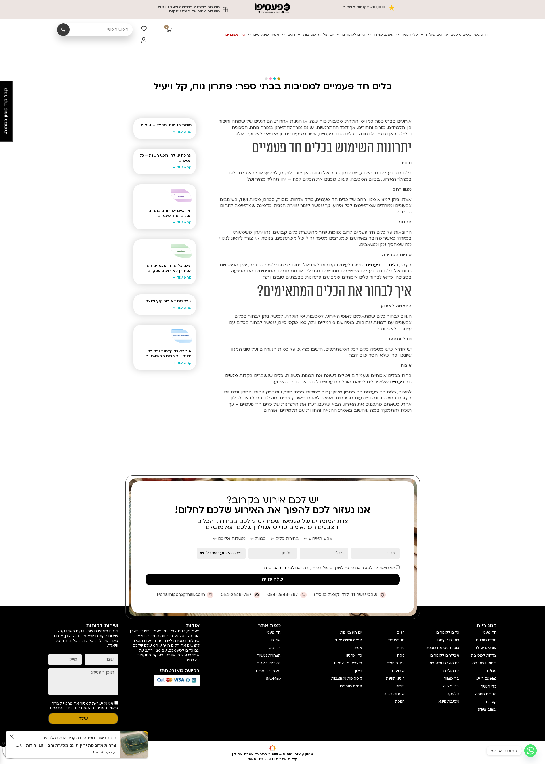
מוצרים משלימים (348, 663)
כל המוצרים (235, 34)
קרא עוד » (182, 131)
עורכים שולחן (437, 34)
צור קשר (273, 647)
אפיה (358, 647)
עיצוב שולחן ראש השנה (487, 709)
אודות (276, 640)
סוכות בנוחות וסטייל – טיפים (166, 125)
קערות (491, 701)
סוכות (400, 686)
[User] (144, 40)
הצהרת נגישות (269, 655)
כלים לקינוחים (353, 34)
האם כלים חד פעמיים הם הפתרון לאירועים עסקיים (169, 268)
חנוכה (400, 701)
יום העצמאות (351, 632)
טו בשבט (396, 640)
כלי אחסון (354, 655)
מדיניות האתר (269, 663)
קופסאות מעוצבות (346, 678)
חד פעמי (481, 34)
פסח (401, 655)
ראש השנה (395, 678)
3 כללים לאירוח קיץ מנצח (169, 301)
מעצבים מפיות (268, 670)
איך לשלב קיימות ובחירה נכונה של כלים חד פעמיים (169, 354)
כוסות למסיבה (484, 663)
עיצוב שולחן (383, 34)
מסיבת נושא (448, 701)
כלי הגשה (410, 34)
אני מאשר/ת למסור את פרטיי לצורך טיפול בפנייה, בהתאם (330, 567)
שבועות (398, 670)
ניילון (358, 670)
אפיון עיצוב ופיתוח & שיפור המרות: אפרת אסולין (272, 754)
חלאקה (453, 693)
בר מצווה (451, 678)
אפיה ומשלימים (266, 34)
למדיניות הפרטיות (279, 567)
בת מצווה (451, 686)
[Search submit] (63, 29)
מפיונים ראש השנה (486, 678)
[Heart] (144, 29)
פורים (400, 647)
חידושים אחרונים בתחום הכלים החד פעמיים (170, 213)
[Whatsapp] (530, 750)
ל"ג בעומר (396, 663)
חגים (291, 34)
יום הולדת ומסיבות (318, 34)
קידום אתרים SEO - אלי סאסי (272, 759)
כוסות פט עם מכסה (442, 647)
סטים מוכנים (461, 34)
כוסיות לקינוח (448, 640)
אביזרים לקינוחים (444, 655)
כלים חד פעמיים (382, 265)
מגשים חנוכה (486, 694)
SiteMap (273, 678)
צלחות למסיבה (484, 655)
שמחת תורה (394, 693)
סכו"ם (492, 670)
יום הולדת (451, 670)
